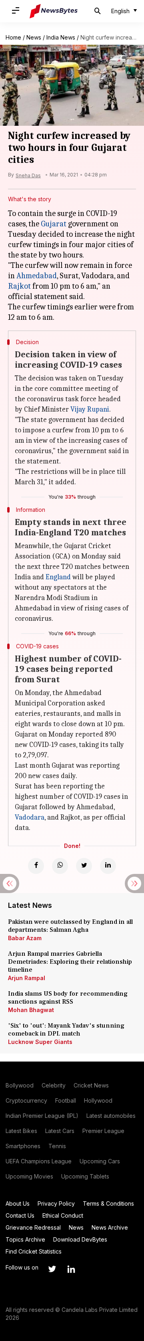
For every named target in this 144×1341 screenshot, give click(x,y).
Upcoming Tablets (85, 1176)
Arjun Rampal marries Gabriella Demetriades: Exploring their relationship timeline (70, 962)
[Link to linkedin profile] (71, 1269)
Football (65, 1100)
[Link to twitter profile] (52, 1269)
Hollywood (98, 1100)
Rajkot (19, 286)
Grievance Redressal (33, 1227)
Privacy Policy (56, 1203)
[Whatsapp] (60, 866)
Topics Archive (25, 1239)
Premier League (103, 1130)
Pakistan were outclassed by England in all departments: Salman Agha (70, 926)
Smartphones (23, 1146)
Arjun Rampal (26, 978)
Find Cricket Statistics (34, 1251)
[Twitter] (84, 866)
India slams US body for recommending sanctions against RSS (68, 998)
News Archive (110, 1227)
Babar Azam (25, 938)
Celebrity (54, 1085)
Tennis (57, 1146)
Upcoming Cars (100, 1161)
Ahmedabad (36, 275)
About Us (18, 1203)
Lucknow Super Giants (40, 1041)
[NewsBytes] (54, 11)
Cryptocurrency (26, 1100)
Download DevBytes (80, 1239)
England (58, 577)
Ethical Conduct (62, 1215)
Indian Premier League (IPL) (42, 1115)
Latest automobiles (111, 1115)
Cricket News (91, 1085)
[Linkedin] (108, 866)
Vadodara (29, 817)
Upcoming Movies (29, 1176)
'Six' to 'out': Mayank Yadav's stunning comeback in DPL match (66, 1030)
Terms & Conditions (108, 1203)
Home (13, 37)
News (33, 37)
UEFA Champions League (39, 1161)
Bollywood (20, 1085)
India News (60, 37)
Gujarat (53, 223)
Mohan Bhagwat (31, 1009)
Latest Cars (59, 1130)
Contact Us (20, 1215)
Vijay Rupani (89, 409)
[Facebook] (36, 866)
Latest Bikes (21, 1130)
